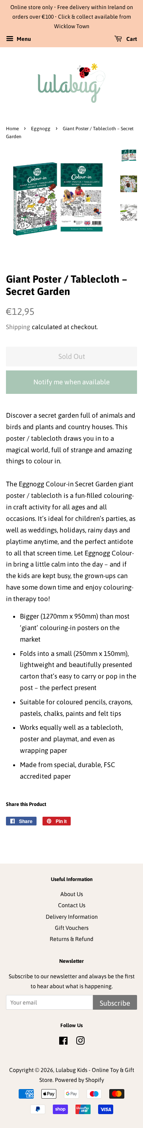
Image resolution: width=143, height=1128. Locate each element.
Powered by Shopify (79, 1080)
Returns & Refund (71, 939)
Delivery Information (72, 917)
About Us (71, 894)
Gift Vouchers (72, 928)
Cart (131, 39)
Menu (23, 39)
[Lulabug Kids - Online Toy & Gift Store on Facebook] (63, 1042)
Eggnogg (40, 128)
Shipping (18, 326)
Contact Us (71, 905)
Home (12, 128)
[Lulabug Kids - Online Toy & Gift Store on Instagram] (80, 1042)
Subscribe (115, 1003)
